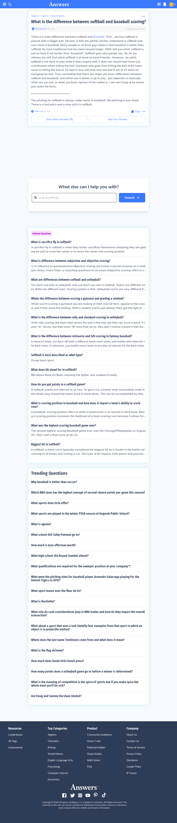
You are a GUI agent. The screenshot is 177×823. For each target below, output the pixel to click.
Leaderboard (15, 734)
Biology (52, 747)
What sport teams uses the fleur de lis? (56, 591)
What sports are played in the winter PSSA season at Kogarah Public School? (80, 513)
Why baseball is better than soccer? (54, 482)
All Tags (12, 741)
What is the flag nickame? (47, 650)
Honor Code (94, 741)
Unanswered (15, 747)
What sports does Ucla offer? (50, 503)
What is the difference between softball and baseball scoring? (88, 21)
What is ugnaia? (41, 524)
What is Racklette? (43, 601)
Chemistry (53, 741)
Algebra (52, 734)
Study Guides (94, 753)
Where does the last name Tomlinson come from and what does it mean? (77, 640)
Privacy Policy (134, 753)
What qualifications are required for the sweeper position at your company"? (81, 566)
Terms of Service (136, 747)
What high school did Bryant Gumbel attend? (60, 556)
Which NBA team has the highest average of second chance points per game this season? (88, 492)
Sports (45, 16)
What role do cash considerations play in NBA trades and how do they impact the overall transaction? (88, 613)
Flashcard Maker (96, 747)
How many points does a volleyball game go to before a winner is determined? (82, 671)
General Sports (57, 16)
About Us (132, 734)
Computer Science (58, 773)
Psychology (54, 766)
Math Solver (93, 760)
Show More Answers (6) (59, 119)
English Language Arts (60, 760)
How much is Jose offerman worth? (53, 545)
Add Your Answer (118, 119)
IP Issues (132, 773)
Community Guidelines (99, 734)
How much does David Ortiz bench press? (57, 661)
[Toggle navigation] (4, 4)
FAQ (89, 766)
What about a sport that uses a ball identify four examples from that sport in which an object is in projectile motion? (86, 627)
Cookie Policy (134, 766)
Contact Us (133, 741)
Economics (53, 779)
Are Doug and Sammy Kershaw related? (56, 696)
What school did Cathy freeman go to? (55, 535)
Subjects (35, 16)
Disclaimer (132, 760)
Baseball (99, 36)
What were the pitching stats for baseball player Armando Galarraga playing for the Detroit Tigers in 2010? (85, 578)
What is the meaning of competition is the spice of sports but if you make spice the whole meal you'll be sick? (84, 683)
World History (55, 753)
